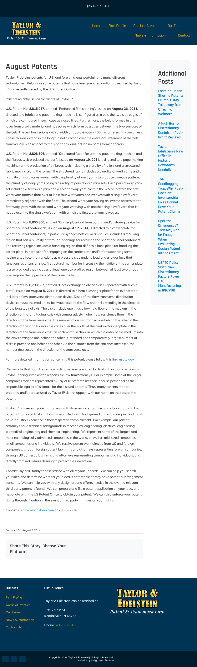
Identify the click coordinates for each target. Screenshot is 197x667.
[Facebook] (86, 546)
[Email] (136, 552)
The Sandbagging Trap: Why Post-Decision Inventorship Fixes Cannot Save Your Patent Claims (170, 195)
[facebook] (89, 12)
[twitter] (95, 12)
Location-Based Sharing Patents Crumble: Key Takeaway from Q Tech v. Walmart (171, 102)
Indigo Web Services (102, 660)
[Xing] (130, 552)
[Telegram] (117, 546)
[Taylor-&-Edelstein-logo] (26, 22)
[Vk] (136, 546)
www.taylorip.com (40, 510)
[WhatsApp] (111, 546)
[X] (93, 546)
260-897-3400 (66, 625)
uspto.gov (126, 359)
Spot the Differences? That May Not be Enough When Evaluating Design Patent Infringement (169, 237)
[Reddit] (99, 546)
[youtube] (101, 12)
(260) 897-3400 (98, 6)
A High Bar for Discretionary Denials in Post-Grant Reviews (170, 130)
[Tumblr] (123, 546)
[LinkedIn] (105, 546)
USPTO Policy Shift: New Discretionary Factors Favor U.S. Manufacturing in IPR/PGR (169, 276)
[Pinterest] (130, 546)
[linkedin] (108, 12)
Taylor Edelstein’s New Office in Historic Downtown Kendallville (170, 158)
